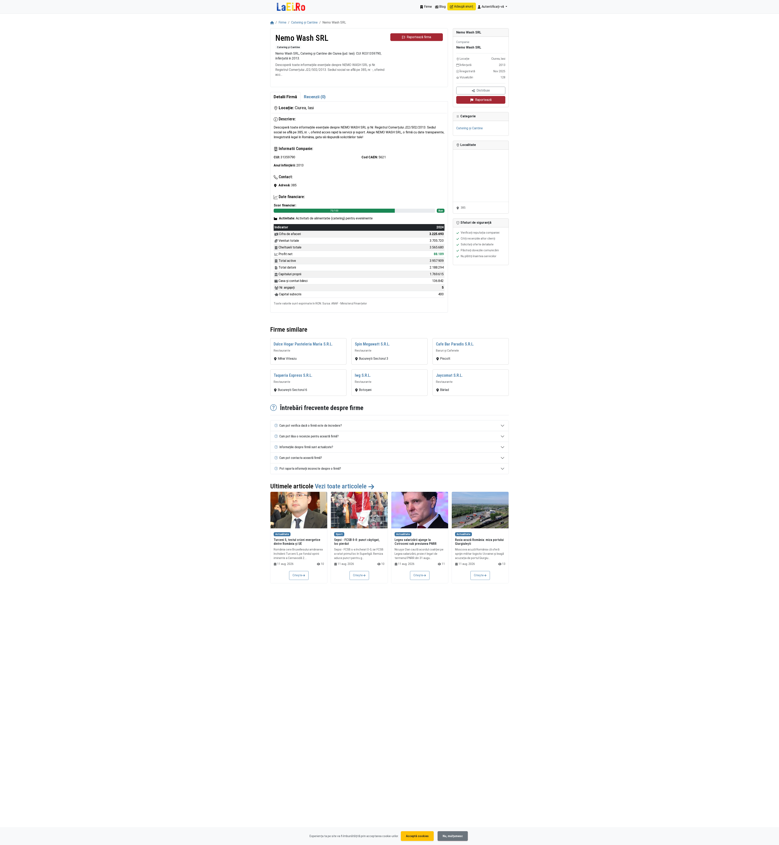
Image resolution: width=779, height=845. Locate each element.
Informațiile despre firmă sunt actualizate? (306, 447)
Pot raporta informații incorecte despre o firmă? (310, 469)
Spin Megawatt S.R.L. (372, 344)
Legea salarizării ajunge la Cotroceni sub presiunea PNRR (416, 542)
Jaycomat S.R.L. (449, 375)
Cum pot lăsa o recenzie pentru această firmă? (309, 436)
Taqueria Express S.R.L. (293, 375)
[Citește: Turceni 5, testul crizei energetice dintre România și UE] (298, 510)
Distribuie (483, 90)
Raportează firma (419, 37)
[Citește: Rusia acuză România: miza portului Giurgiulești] (480, 510)
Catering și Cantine (304, 22)
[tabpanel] (359, 207)
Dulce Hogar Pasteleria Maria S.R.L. (303, 344)
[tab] (285, 97)
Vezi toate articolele (341, 486)
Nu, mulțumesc (453, 836)
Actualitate (282, 534)
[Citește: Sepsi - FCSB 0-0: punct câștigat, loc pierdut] (359, 510)
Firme (427, 7)
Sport (339, 534)
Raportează (483, 100)
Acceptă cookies (417, 836)
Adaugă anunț (463, 6)
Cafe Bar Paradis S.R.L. (455, 344)
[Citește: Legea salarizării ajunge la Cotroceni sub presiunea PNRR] (419, 510)
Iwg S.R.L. (363, 375)
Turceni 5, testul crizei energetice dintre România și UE (297, 542)
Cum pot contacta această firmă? (300, 458)
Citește (297, 575)
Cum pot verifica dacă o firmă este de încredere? (310, 425)
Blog (442, 7)
